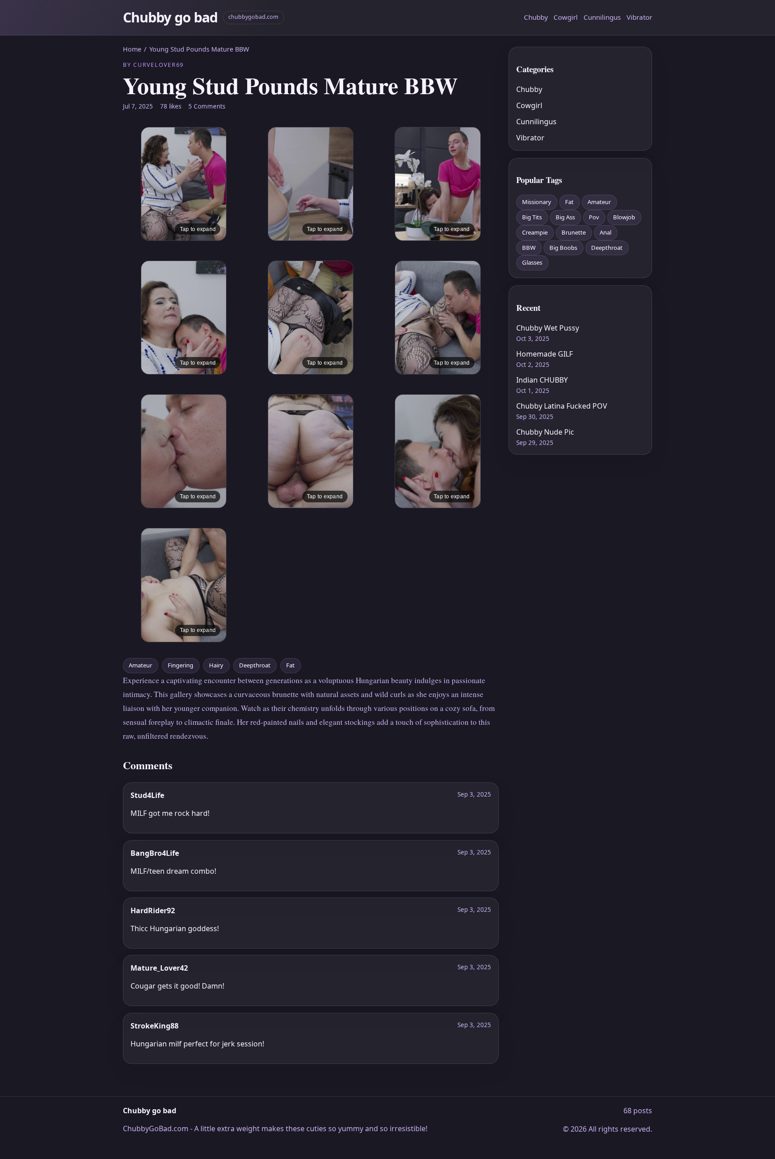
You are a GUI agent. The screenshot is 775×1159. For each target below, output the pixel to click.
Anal (605, 232)
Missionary (536, 202)
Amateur (140, 665)
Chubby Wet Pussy (547, 328)
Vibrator (639, 17)
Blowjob (624, 217)
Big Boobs (563, 248)
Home (132, 49)
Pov (594, 217)
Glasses (532, 262)
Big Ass (565, 217)
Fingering (180, 665)
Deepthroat (254, 665)
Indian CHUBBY (542, 380)
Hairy (216, 665)
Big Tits (532, 217)
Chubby (536, 17)
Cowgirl (565, 17)
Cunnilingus (602, 17)
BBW (529, 248)
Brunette (574, 232)
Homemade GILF (544, 354)
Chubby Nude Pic (545, 432)
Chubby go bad (170, 17)
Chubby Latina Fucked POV (561, 406)
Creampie (535, 232)
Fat (290, 665)
